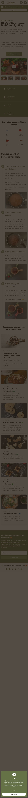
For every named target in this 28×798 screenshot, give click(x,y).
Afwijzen (14, 790)
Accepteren (14, 794)
